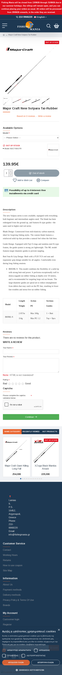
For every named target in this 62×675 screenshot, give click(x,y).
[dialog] (31, 651)
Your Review (8, 357)
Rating (5, 380)
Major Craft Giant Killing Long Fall (17, 467)
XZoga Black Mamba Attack (45, 467)
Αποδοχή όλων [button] (16, 662)
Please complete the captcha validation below (14, 396)
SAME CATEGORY (12, 432)
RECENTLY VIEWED (31, 432)
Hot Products (49, 432)
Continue (29, 417)
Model (5, 133)
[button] (20, 478)
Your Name (7, 348)
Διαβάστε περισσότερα (36, 644)
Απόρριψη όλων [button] (45, 662)
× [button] (59, 630)
